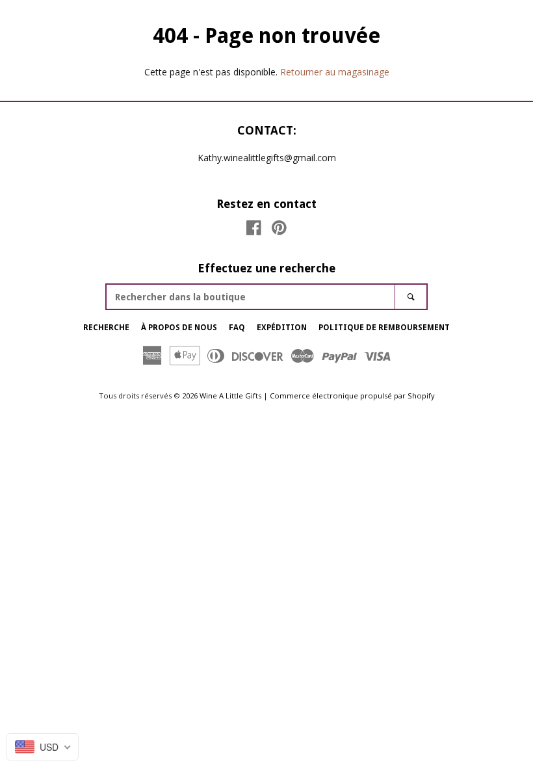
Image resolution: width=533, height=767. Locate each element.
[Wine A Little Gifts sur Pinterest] (279, 230)
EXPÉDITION (282, 327)
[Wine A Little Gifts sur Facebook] (254, 230)
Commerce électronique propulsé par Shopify (352, 395)
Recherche (106, 327)
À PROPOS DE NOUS (179, 327)
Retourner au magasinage (334, 72)
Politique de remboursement (384, 327)
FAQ (237, 327)
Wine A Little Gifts (230, 395)
